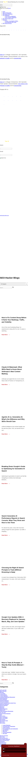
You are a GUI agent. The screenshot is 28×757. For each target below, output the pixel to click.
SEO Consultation (3, 717)
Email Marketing (3, 699)
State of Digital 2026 (7, 12)
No (4, 751)
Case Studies (2, 693)
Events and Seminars (4, 701)
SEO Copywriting (3, 718)
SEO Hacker (2, 719)
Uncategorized (3, 743)
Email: (1, 151)
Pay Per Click (3, 712)
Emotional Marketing (4, 700)
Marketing (2, 707)
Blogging (2, 692)
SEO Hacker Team (4, 720)
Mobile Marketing (3, 708)
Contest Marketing (4, 695)
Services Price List (4, 738)
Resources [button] (5, 19)
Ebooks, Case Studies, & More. (11, 21)
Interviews (2, 706)
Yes (4, 748)
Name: (1, 145)
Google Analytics (6, 727)
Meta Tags (5, 731)
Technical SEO (3, 742)
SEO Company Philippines (10, 17)
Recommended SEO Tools (10, 22)
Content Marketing (6, 725)
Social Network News (4, 740)
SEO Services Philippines (10, 16)
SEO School (2, 723)
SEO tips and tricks (4, 735)
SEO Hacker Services (7, 23)
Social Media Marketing (5, 739)
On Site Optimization (7, 732)
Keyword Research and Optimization (10, 728)
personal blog (17, 58)
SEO (1, 714)
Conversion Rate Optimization (9, 726)
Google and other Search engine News (8, 703)
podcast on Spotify (5, 58)
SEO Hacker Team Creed (8, 18)
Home (4, 11)
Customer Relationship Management (7, 697)
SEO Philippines (6, 15)
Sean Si (2, 54)
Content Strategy (3, 694)
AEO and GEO (3, 690)
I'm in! (9, 8)
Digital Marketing (3, 698)
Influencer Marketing (4, 704)
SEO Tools (2, 736)
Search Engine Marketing (5, 713)
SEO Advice (2, 715)
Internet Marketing (4, 705)
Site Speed (5, 733)
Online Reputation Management (6, 711)
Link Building (5, 729)
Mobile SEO (2, 710)
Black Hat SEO (3, 691)
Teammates (2, 741)
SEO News (2, 721)
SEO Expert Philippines (7, 14)
